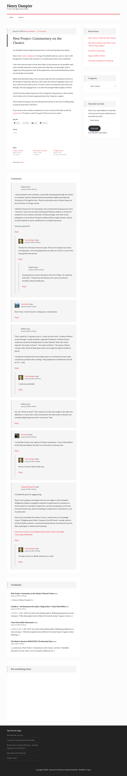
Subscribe (94, 128)
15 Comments (42, 31)
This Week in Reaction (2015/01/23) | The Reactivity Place (32, 641)
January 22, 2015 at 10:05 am (33, 378)
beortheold (25, 435)
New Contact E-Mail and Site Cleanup (102, 38)
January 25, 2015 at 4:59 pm (32, 551)
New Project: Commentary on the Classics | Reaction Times (32, 593)
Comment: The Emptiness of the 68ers (21, 740)
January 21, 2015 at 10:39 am (32, 242)
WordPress (82, 770)
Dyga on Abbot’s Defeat (96, 56)
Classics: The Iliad (18, 150)
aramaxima (25, 304)
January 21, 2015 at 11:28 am (36, 269)
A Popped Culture (58, 150)
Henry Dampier (19, 6)
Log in (89, 770)
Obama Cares (12, 758)
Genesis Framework (71, 770)
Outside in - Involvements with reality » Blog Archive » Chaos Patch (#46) (38, 606)
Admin (22, 162)
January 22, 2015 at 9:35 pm (28, 437)
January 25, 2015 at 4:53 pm (28, 489)
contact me (17, 113)
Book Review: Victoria (15, 735)
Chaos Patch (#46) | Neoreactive (22, 622)
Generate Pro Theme (55, 770)
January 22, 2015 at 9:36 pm (32, 461)
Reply (17, 232)
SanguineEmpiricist (28, 487)
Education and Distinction (16, 753)
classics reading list (28, 56)
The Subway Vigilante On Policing (100, 61)
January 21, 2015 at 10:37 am (29, 189)
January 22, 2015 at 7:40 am (28, 331)
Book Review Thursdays (40, 150)
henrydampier (30, 240)
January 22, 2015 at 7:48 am (28, 406)
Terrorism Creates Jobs (96, 51)
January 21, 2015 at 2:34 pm (28, 306)
